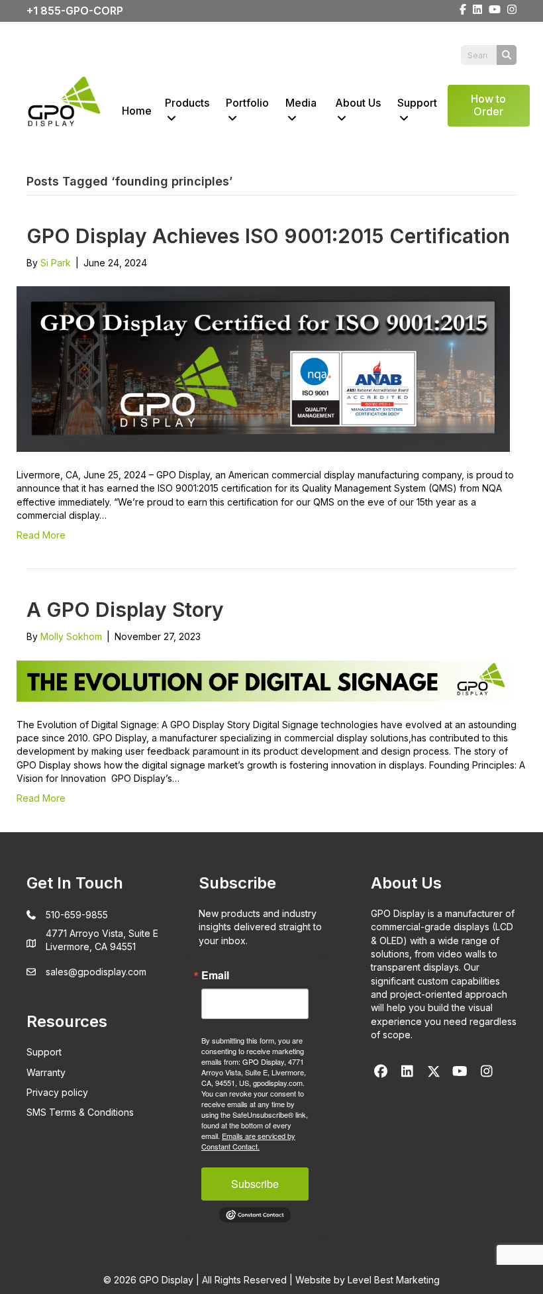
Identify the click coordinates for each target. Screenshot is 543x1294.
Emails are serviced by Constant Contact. (248, 1141)
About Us (358, 102)
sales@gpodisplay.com (96, 971)
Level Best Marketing (394, 1279)
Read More (41, 535)
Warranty (46, 1072)
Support (417, 102)
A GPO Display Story (125, 609)
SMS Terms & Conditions (80, 1112)
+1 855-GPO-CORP (74, 10)
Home (137, 110)
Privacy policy (57, 1092)
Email (215, 975)
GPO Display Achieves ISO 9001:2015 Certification (268, 236)
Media (301, 102)
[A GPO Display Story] (263, 680)
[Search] (507, 55)
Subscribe (255, 1183)
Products (187, 102)
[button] (381, 1071)
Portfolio (247, 102)
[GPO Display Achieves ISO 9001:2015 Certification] (263, 368)
